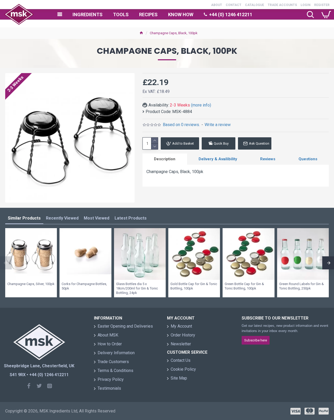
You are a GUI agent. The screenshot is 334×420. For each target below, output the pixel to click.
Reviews (267, 159)
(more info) (201, 105)
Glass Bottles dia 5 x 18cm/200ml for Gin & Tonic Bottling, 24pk (137, 288)
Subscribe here (255, 340)
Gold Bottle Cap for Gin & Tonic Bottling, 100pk (193, 286)
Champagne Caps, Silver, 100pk (31, 284)
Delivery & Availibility (218, 159)
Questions (308, 159)
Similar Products (24, 218)
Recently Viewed (62, 218)
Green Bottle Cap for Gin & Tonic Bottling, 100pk (244, 286)
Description (164, 159)
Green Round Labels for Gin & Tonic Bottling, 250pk (301, 286)
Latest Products (131, 218)
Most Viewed (96, 218)
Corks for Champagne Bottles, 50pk (84, 286)
